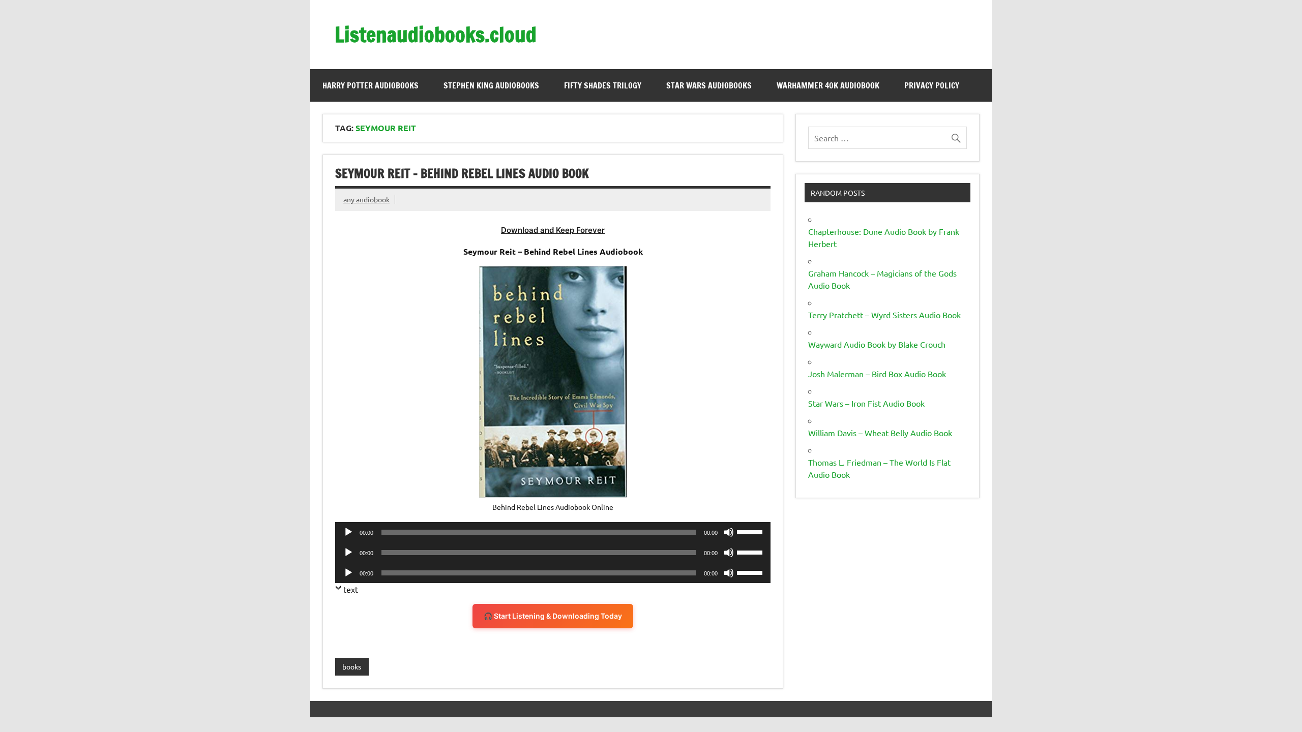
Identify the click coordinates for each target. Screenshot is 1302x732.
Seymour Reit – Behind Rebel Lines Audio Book (462, 173)
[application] (553, 532)
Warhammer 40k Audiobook (828, 85)
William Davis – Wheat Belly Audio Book (880, 433)
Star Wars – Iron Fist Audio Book (866, 403)
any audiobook (366, 199)
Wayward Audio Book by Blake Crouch (876, 344)
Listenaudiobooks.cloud (436, 34)
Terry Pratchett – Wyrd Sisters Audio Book (884, 315)
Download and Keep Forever (553, 230)
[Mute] (729, 532)
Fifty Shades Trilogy (602, 85)
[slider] (751, 531)
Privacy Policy (931, 85)
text (350, 589)
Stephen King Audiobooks (491, 85)
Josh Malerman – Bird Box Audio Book (877, 374)
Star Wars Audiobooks (709, 85)
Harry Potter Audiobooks (370, 85)
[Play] (348, 532)
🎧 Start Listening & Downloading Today (553, 616)
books (351, 666)
